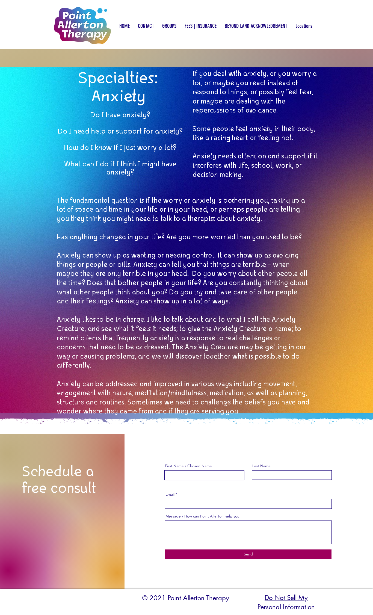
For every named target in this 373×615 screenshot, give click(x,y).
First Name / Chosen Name (188, 466)
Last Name (261, 466)
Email (169, 494)
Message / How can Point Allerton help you (202, 516)
